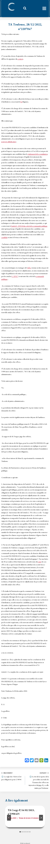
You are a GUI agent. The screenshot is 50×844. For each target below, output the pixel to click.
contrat (20, 59)
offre (29, 268)
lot (21, 102)
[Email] (36, 760)
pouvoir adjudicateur (8, 141)
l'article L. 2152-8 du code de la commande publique (29, 226)
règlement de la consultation (37, 154)
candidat (4, 237)
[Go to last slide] (9, 818)
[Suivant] (41, 818)
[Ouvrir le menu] (44, 8)
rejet (39, 562)
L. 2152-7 (15, 276)
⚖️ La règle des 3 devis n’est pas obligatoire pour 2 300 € (11, 776)
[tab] (20, 831)
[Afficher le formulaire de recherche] (24, 9)
